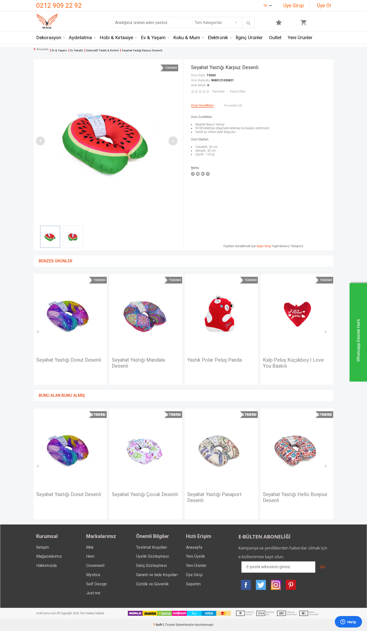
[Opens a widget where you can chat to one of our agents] (348, 622)
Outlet (275, 37)
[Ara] (248, 23)
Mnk (90, 547)
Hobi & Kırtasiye (116, 37)
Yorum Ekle (237, 91)
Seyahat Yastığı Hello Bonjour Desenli (295, 497)
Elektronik (218, 37)
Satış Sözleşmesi (151, 565)
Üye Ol (324, 5)
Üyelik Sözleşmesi (152, 556)
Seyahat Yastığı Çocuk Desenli (145, 494)
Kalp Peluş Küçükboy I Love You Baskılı (293, 363)
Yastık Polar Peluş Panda (214, 360)
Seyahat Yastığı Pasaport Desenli (214, 497)
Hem (90, 556)
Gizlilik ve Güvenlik (152, 584)
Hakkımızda (46, 565)
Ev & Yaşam (153, 37)
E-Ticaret (169, 625)
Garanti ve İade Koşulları (157, 574)
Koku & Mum (186, 37)
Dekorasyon (48, 37)
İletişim (42, 547)
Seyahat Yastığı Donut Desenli (68, 360)
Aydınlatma (80, 37)
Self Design (96, 584)
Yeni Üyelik (195, 556)
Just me (93, 593)
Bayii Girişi (264, 246)
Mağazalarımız (49, 556)
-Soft (158, 625)
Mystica (93, 574)
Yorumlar (218, 91)
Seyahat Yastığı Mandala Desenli (138, 363)
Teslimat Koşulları (151, 547)
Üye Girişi (293, 5)
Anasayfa (194, 547)
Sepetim (193, 584)
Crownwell (95, 565)
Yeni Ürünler (300, 37)
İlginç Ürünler (249, 37)
